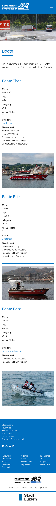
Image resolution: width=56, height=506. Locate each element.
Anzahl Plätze (8, 112)
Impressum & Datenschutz (20, 488)
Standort (6, 119)
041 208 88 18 (8, 436)
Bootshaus (7, 123)
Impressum (26, 464)
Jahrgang (6, 104)
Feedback (6, 467)
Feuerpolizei (45, 464)
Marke (5, 89)
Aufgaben (44, 462)
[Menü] (51, 6)
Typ (4, 97)
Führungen (6, 456)
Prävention (6, 459)
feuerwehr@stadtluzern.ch (13, 439)
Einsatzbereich (9, 127)
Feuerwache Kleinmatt (12, 351)
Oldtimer (24, 456)
